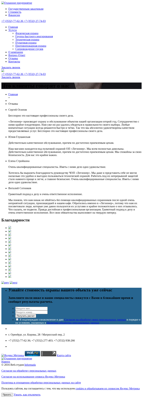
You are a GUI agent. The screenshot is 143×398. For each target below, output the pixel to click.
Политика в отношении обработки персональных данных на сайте (41, 382)
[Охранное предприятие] (16, 2)
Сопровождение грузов (29, 48)
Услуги (12, 30)
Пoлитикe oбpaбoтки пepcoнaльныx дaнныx (73, 322)
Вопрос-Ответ (16, 55)
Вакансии (14, 15)
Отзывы (13, 58)
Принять (7, 394)
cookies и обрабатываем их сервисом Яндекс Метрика (108, 388)
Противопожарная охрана (30, 45)
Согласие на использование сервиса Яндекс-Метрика (33, 376)
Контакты (14, 61)
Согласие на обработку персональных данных (28, 370)
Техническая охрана (27, 39)
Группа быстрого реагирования (34, 36)
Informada (30, 364)
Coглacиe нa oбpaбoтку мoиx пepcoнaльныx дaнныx (95, 319)
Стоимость (14, 11)
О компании (15, 52)
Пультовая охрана (25, 42)
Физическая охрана (26, 33)
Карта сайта (64, 355)
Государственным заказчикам (25, 8)
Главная (13, 26)
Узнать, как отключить (27, 394)
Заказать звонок (10, 67)
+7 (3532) (12, 21)
